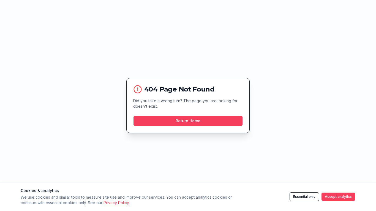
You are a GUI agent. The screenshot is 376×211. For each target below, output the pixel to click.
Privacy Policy (116, 202)
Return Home (188, 120)
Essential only (304, 197)
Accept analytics (338, 197)
